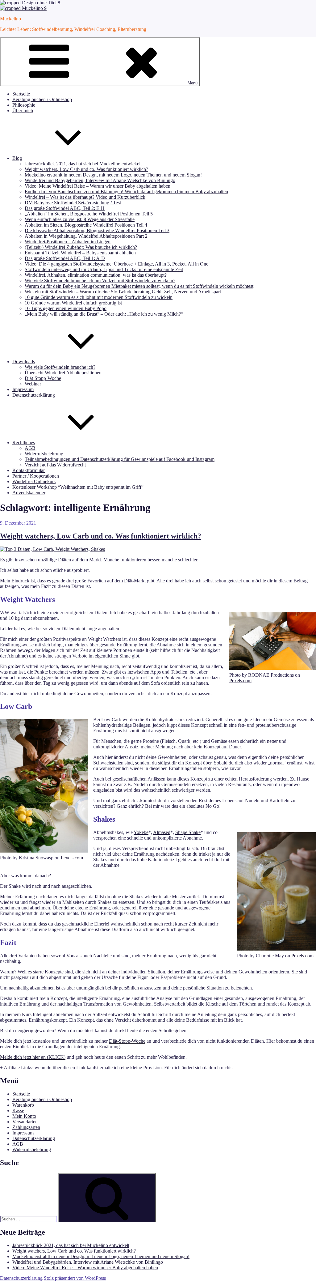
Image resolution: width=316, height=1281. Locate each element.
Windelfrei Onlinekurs (34, 481)
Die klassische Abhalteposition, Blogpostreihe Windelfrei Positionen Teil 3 (97, 230)
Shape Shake (188, 832)
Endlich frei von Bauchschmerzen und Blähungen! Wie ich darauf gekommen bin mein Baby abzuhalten (126, 191)
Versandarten (25, 1121)
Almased (161, 832)
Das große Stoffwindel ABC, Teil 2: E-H (65, 208)
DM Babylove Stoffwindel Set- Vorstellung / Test (73, 202)
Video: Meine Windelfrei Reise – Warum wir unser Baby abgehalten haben (97, 186)
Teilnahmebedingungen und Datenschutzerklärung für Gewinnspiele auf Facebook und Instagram (119, 459)
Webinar (33, 383)
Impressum (23, 389)
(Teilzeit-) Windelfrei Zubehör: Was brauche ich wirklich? (81, 247)
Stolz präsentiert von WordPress (75, 1278)
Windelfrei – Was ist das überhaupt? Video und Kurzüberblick (85, 197)
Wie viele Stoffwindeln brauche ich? (60, 367)
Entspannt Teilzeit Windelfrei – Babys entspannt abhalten (80, 252)
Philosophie (23, 105)
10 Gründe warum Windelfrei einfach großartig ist (73, 302)
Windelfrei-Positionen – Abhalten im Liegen (67, 241)
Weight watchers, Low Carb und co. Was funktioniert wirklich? (86, 169)
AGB (30, 448)
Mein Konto (24, 1116)
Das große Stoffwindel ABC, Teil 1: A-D (65, 258)
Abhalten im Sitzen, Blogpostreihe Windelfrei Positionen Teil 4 (86, 225)
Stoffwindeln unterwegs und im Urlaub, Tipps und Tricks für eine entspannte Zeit (104, 269)
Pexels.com (240, 680)
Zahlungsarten (26, 1127)
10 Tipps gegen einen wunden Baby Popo (65, 308)
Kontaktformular (28, 470)
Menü (193, 83)
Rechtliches (23, 442)
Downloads (23, 361)
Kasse (18, 1110)
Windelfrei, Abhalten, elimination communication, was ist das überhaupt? (96, 275)
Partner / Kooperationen (35, 476)
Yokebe (141, 832)
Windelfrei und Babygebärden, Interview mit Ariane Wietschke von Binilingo (100, 180)
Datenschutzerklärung (33, 395)
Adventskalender (28, 492)
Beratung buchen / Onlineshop (42, 99)
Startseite (21, 93)
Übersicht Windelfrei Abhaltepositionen (63, 372)
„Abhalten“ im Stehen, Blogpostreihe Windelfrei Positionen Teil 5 (89, 213)
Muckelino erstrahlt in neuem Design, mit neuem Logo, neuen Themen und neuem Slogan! (113, 174)
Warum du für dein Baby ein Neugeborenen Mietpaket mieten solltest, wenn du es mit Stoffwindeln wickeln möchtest (139, 286)
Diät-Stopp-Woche (43, 378)
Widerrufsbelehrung (44, 453)
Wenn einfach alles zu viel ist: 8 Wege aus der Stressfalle (80, 219)
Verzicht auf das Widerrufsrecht (55, 464)
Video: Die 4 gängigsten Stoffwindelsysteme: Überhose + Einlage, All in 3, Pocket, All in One (116, 263)
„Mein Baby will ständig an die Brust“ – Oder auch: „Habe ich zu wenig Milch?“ (104, 314)
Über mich (22, 110)
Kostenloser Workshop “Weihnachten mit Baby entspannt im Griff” (77, 487)
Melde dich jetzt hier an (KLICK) (32, 1057)
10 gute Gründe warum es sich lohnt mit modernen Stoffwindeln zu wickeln (99, 297)
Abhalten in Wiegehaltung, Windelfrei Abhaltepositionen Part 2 (86, 236)
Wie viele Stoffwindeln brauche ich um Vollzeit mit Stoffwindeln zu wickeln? (100, 280)
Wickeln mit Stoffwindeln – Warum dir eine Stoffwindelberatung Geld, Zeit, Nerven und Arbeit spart (123, 291)
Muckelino (10, 18)
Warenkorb (23, 1105)
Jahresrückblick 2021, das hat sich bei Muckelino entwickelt (83, 163)
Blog (17, 158)
